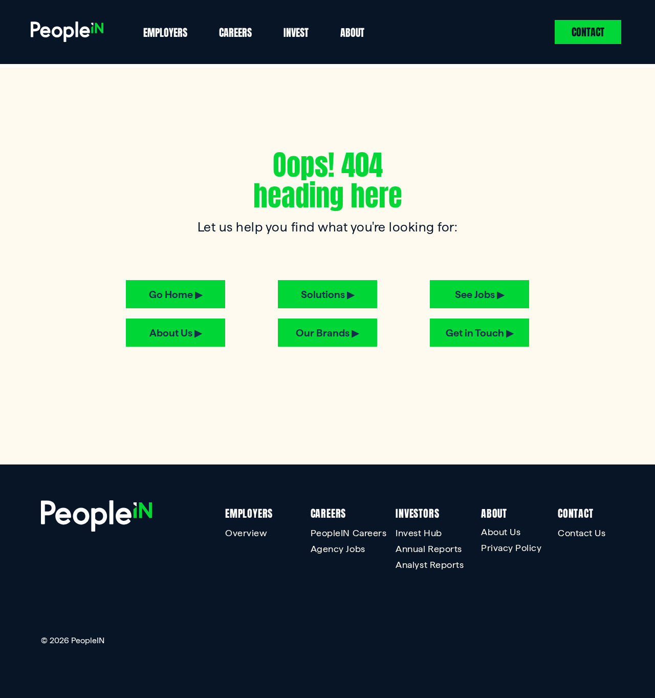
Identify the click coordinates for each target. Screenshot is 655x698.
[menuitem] (271, 535)
